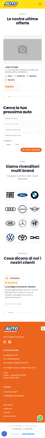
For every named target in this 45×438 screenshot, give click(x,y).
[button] (4, 434)
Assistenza (7, 408)
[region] (22, 66)
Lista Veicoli (8, 405)
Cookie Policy (28, 429)
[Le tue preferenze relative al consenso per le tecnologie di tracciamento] (43, 328)
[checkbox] (4, 145)
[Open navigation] (40, 4)
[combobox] (22, 118)
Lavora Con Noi (9, 416)
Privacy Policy (18, 429)
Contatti (6, 412)
